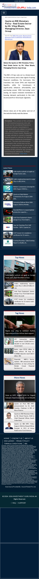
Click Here (23, 153)
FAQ (14, 503)
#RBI (14, 35)
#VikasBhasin (27, 37)
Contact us (17, 438)
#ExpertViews (27, 35)
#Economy (19, 35)
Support (22, 503)
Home (6, 438)
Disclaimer (9, 441)
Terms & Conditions (13, 443)
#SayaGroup (8, 39)
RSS (26, 443)
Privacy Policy (22, 441)
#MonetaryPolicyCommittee (13, 37)
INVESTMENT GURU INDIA (23, 496)
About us (29, 438)
